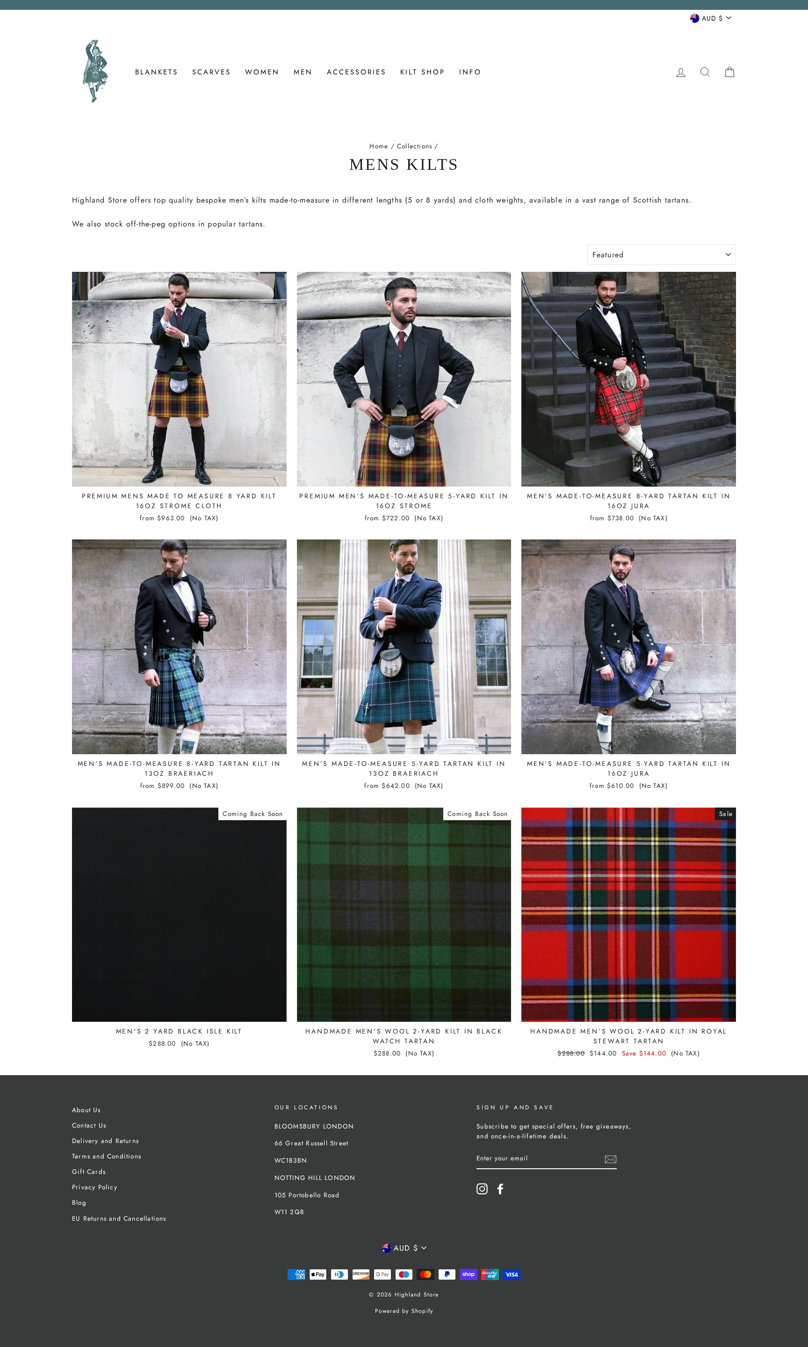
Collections (414, 146)
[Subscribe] (611, 1159)
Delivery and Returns (105, 1140)
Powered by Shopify (404, 1311)
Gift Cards (89, 1171)
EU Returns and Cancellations (119, 1218)
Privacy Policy (94, 1187)
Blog (79, 1202)
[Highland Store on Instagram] (482, 1188)
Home (378, 146)
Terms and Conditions (106, 1156)
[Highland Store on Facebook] (500, 1188)
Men (303, 72)
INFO (470, 72)
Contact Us (89, 1125)
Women (262, 72)
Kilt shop (422, 72)
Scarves (211, 72)
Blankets (156, 72)
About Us (86, 1109)
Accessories (356, 72)
